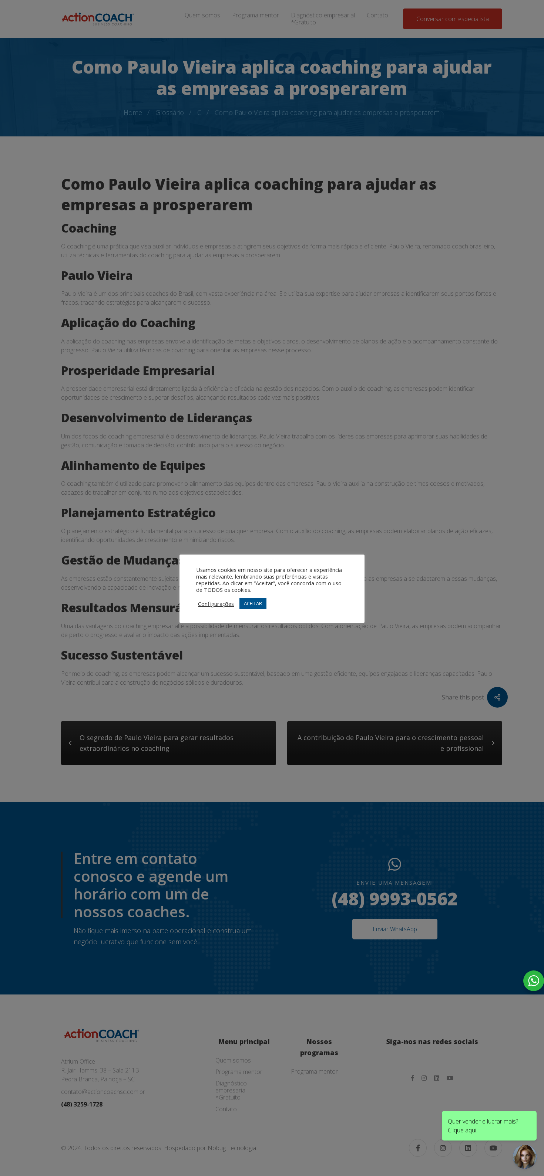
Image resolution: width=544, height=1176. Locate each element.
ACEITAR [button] (253, 603)
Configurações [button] (216, 603)
